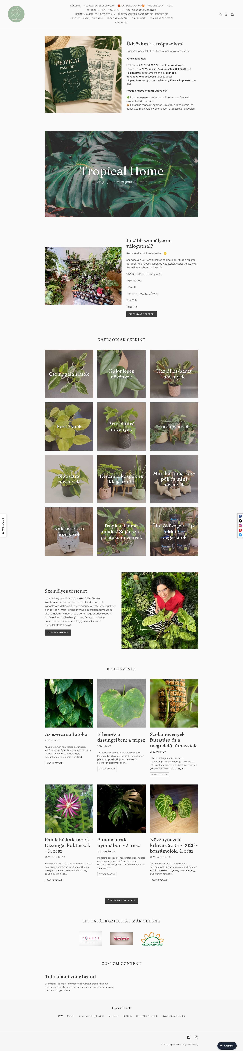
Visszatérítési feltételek (173, 1016)
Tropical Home (175, 1044)
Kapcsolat (114, 1016)
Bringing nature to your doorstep (121, 182)
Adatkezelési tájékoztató (91, 1016)
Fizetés (70, 1016)
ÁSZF (60, 1016)
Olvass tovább (54, 763)
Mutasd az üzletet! (141, 314)
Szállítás (127, 1016)
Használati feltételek (147, 1016)
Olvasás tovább (58, 632)
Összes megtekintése (121, 900)
